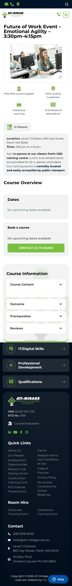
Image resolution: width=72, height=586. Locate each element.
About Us (14, 450)
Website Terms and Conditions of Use (47, 459)
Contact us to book (36, 248)
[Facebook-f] (21, 432)
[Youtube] (15, 432)
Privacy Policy (46, 477)
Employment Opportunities (17, 462)
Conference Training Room (47, 512)
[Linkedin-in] (9, 432)
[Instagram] (26, 432)
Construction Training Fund (17, 480)
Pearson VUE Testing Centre (18, 471)
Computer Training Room (18, 512)
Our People (16, 455)
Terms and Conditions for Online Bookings (47, 489)
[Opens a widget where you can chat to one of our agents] (58, 579)
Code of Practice (43, 470)
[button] (66, 15)
